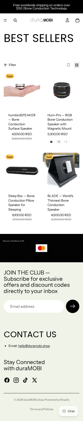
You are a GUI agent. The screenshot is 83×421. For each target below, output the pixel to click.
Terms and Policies (41, 409)
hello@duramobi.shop (34, 346)
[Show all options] (65, 141)
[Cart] (77, 20)
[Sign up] (72, 306)
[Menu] (5, 20)
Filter (12, 65)
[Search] (15, 20)
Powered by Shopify (56, 399)
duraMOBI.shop (33, 399)
